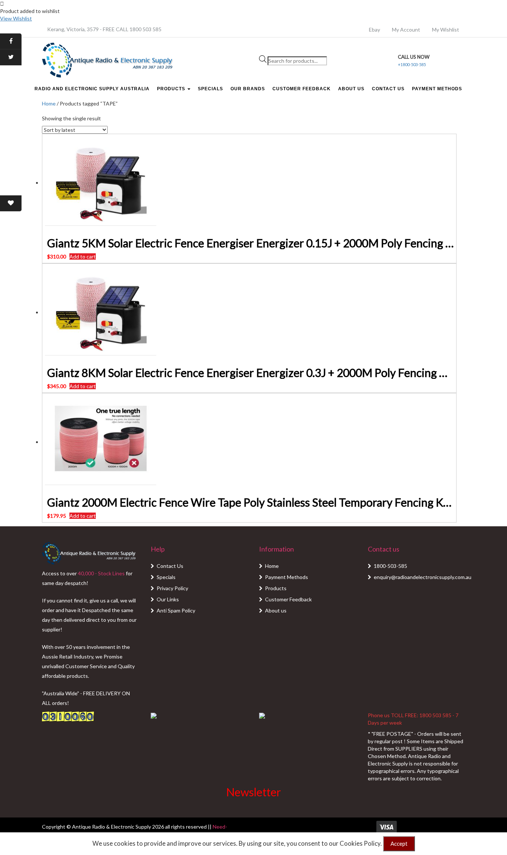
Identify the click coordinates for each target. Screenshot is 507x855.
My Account (406, 29)
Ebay (374, 29)
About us (276, 610)
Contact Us (388, 88)
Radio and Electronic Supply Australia (92, 88)
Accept (399, 843)
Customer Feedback (301, 88)
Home (49, 103)
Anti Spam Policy (176, 610)
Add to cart (82, 256)
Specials (210, 88)
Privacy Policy (172, 588)
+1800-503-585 (412, 64)
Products (172, 88)
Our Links (168, 599)
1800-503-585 (390, 566)
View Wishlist (16, 18)
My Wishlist (445, 29)
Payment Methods (437, 88)
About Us (351, 88)
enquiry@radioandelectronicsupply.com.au (422, 577)
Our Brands (247, 88)
